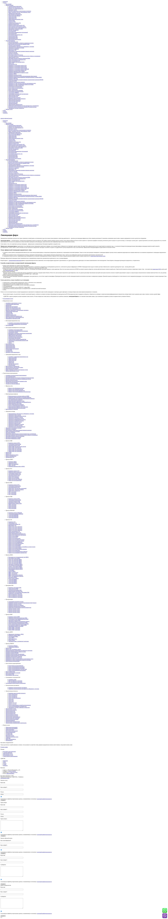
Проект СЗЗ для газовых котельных (16, 539)
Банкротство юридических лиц (15, 7)
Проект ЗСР (8, 453)
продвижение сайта (5, 778)
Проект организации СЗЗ (14, 60)
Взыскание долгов (12, 9)
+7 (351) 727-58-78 (11, 771)
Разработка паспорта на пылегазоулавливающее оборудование (22, 602)
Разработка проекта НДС (14, 484)
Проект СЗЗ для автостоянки (14, 548)
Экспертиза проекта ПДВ (14, 501)
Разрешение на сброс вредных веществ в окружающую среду (22, 83)
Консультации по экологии (12, 409)
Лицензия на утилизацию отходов (16, 418)
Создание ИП (9, 349)
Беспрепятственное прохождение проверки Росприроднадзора (22, 107)
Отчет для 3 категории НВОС (15, 561)
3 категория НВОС (12, 582)
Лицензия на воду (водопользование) (16, 426)
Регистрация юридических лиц (15, 34)
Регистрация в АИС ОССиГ (12, 675)
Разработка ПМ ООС (13, 78)
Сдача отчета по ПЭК (13, 588)
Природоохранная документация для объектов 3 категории (19, 650)
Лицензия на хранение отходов (15, 425)
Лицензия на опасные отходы (15, 422)
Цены (4, 110)
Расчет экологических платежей (15, 90)
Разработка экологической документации (15, 654)
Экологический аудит (13, 96)
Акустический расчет (13, 41)
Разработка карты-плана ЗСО (15, 472)
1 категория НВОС (12, 579)
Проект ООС (9, 648)
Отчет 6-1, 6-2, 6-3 (12, 702)
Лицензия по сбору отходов (14, 414)
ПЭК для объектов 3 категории (15, 597)
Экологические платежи (13, 95)
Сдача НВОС (11, 570)
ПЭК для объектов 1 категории (15, 594)
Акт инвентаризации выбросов (15, 399)
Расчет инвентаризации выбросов (16, 404)
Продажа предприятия (13, 30)
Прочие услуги (9, 109)
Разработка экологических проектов (16, 82)
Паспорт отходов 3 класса (14, 611)
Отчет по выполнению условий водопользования (19, 705)
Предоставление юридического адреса (17, 26)
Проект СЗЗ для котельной (14, 538)
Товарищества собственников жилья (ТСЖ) (18, 340)
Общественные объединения (14, 335)
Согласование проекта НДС (14, 486)
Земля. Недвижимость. (11, 739)
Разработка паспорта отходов (14, 75)
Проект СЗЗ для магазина (14, 550)
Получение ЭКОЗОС (10, 432)
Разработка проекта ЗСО (13, 470)
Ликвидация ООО (12, 18)
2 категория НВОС (12, 580)
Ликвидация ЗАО (12, 360)
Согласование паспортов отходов (15, 91)
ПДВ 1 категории (12, 504)
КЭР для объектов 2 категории (15, 682)
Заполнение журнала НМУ (14, 620)
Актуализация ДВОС (13, 636)
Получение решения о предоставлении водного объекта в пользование (24, 56)
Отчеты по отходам (12, 52)
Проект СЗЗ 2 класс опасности (15, 527)
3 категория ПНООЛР (13, 517)
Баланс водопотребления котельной (16, 666)
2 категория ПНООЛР (13, 516)
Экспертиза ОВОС (12, 462)
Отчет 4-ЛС (11, 699)
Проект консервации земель (12, 454)
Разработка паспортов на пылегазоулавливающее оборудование (22, 76)
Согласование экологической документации (18, 93)
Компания (5, 1)
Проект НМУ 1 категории (14, 627)
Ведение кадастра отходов (12, 380)
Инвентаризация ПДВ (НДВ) (15, 403)
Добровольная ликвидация (14, 13)
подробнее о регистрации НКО (15, 329)
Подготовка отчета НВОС (14, 558)
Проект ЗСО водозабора (13, 478)
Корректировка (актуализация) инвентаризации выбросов (21, 398)
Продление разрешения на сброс (13, 438)
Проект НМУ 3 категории (14, 629)
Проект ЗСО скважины (13, 476)
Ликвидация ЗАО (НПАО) (14, 15)
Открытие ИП (11, 20)
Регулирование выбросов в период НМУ (17, 625)
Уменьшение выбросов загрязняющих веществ (18, 621)
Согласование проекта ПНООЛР (15, 513)
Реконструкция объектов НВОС (15, 569)
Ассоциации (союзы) (13, 332)
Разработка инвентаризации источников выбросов (19, 397)
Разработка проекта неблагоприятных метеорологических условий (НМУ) (25, 77)
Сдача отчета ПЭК (12, 80)
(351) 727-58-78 (4, 116)
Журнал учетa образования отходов (16, 388)
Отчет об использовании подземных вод (17, 706)
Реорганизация (11, 365)
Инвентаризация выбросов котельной (16, 408)
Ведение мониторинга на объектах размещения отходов (20, 43)
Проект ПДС (11, 63)
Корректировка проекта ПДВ (15, 503)
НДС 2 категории (12, 493)
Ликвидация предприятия (11, 728)
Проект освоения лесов (11, 456)
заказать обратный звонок (6, 118)
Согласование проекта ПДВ (14, 500)
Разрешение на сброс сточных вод (16, 85)
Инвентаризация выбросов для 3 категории (18, 406)
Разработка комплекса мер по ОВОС (16, 71)
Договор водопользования (14, 45)
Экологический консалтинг (14, 99)
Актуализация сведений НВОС (15, 565)
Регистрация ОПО (10, 674)
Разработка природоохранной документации (16, 655)
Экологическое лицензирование (13, 717)
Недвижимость (9, 740)
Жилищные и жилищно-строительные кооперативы (20, 333)
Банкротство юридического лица (13, 307)
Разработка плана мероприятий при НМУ (17, 617)
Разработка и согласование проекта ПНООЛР (18, 69)
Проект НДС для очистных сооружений (17, 488)
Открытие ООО (12, 21)
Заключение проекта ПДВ (14, 502)
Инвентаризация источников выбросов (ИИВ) (18, 396)
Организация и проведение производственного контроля (21, 51)
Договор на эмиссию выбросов (13, 383)
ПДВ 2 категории (12, 505)
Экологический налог (11, 712)
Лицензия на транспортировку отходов (17, 416)
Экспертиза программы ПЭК (14, 590)
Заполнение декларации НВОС (15, 564)
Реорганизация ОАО (13, 37)
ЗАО (16, 270)
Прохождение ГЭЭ (12, 64)
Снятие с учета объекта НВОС (15, 566)
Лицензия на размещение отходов (16, 420)
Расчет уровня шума (12, 89)
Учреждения (11, 341)
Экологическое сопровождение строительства (16, 722)
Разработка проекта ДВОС (14, 635)
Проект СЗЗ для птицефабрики (15, 542)
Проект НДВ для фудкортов (14, 447)
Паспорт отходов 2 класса (14, 609)
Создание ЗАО (9, 733)
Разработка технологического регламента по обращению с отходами (23, 688)
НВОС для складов (12, 573)
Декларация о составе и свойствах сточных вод (19, 707)
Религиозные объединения (14, 338)
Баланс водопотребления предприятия (17, 670)
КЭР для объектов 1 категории (15, 680)
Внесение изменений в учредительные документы (19, 11)
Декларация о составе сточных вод (16, 108)
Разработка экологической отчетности (16, 98)
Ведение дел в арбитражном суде (15, 8)
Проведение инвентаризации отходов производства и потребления (23, 105)
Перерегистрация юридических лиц (16, 25)
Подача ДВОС (11, 640)
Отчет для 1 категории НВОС (15, 559)
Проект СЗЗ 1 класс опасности (15, 526)
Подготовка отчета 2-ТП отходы (15, 54)
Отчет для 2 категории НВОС (15, 560)
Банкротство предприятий (12, 306)
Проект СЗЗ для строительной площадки (17, 549)
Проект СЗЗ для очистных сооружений (17, 535)
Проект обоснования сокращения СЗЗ (16, 59)
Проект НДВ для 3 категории (15, 451)
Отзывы (5, 111)
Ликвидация (11, 362)
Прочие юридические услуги (12, 371)
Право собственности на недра (13, 431)
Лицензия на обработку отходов (15, 417)
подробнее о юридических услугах (13, 303)
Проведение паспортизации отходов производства (19, 607)
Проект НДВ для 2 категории (15, 450)
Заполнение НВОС (12, 577)
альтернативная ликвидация (15, 260)
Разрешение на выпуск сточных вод (14, 657)
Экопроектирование (10, 40)
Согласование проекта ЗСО (14, 473)
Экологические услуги (13, 57)
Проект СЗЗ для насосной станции (16, 540)
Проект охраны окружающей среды (16, 62)
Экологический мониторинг (12, 719)
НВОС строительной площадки (15, 574)
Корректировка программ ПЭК (15, 591)
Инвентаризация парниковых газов (16, 401)
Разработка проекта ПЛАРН (12, 652)
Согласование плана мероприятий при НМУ (18, 619)
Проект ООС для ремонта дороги (13, 649)
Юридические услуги (8, 753)
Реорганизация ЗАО (12, 35)
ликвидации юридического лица (98, 256)
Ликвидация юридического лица (15, 19)
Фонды (10, 342)
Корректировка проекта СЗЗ (14, 532)
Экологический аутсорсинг (14, 97)
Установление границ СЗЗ (14, 524)
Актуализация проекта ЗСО (14, 474)
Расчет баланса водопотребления (15, 88)
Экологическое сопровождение (15, 104)
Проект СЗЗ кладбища (13, 536)
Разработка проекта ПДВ (14, 498)
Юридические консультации (14, 39)
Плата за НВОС (11, 571)
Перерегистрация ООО (13, 24)
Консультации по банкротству (15, 14)
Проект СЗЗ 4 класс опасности (15, 530)
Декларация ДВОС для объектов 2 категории (18, 641)
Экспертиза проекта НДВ (14, 445)
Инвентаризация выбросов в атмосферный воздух (19, 402)
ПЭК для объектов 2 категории (15, 596)
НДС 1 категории (12, 492)
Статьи (4, 764)
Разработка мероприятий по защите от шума (18, 72)
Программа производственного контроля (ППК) (19, 58)
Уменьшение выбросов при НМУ (15, 626)
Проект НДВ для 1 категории (15, 449)
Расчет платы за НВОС (13, 578)
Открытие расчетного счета (14, 22)
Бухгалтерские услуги (8, 298)
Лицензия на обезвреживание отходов (17, 419)
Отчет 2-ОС (11, 700)
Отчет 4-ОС (11, 701)
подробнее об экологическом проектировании (16, 375)
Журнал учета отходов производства (16, 390)
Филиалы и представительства (13, 352)
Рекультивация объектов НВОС (15, 567)
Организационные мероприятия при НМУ (17, 622)
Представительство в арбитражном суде (17, 27)
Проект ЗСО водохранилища (14, 480)
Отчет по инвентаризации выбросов (16, 405)
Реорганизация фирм (10, 732)
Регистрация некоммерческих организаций (18, 32)
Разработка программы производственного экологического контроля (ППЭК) (25, 79)
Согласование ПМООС (13, 92)
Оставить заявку (4, 747)
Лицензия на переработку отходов (16, 424)
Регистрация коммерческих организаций (17, 324)
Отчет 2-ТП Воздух (12, 695)
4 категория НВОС (12, 583)
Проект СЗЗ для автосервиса (14, 544)
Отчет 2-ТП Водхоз (12, 696)
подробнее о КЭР (12, 679)
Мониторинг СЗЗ (12, 50)
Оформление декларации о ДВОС (16, 634)
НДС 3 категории (12, 494)
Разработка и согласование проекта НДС (17, 66)
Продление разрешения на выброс (13, 437)
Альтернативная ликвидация (14, 6)
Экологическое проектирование (10, 756)
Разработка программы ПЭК (14, 587)
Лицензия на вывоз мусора (14, 423)
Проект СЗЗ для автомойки (14, 545)
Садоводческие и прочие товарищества (17, 339)
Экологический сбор (13, 102)
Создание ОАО (9, 734)
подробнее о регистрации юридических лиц (18, 323)
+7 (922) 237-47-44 (13, 772)
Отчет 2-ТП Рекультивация (14, 698)
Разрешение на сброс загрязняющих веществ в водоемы (20, 84)
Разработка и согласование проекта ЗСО (17, 65)
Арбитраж (8, 738)
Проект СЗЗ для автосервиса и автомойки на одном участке (21, 546)
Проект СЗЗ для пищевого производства (17, 552)
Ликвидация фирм (10, 729)
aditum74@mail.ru (10, 773)
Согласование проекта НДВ (14, 444)
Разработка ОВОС (12, 73)
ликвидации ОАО (9, 270)
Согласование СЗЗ (12, 523)
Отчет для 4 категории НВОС (15, 563)
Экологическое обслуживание (12, 718)
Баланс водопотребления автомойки (16, 668)
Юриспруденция (9, 5)
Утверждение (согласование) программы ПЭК (18, 592)
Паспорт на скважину (13, 53)
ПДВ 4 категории (12, 508)
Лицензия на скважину (13, 49)
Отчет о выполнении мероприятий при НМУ (18, 623)
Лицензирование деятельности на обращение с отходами (21, 46)
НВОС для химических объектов (15, 576)
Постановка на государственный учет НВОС (18, 557)
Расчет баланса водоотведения (15, 86)
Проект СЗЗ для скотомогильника (16, 543)
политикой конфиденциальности (44, 798)
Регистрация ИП (12, 31)
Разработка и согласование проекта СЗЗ (17, 70)
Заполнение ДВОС (12, 639)
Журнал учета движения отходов (15, 389)
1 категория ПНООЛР (13, 515)
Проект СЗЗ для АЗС (13, 537)
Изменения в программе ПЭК (15, 593)
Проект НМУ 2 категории (14, 628)
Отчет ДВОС (11, 637)
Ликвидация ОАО (12, 17)
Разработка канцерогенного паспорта (16, 606)
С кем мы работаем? (7, 752)
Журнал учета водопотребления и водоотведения (19, 391)
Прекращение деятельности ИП (15, 28)
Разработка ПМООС (13, 645)
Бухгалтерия (8, 4)
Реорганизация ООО (13, 38)
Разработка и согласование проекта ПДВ (17, 67)
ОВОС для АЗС (11, 465)
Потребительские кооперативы (15, 336)
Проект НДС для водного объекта (16, 489)
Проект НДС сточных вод (14, 490)
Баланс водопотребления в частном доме (17, 669)
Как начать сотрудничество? (9, 751)
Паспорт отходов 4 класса (14, 612)
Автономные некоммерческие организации (18, 331)
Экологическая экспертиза (14, 101)
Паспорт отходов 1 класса (14, 608)
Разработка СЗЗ (11, 521)
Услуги (4, 2)
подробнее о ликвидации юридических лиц (18, 356)
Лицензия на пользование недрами (16, 47)
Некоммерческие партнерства (15, 334)
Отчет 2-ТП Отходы (12, 694)
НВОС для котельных (13, 572)
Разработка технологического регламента (17, 687)
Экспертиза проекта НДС (14, 487)
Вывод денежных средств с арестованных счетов (19, 12)
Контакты (5, 112)
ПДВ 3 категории (12, 507)
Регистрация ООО (12, 33)
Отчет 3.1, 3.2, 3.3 (12, 704)
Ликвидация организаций (11, 727)
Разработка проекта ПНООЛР (15, 512)
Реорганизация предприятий (12, 348)
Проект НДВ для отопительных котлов (17, 446)
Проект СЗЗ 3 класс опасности (15, 529)
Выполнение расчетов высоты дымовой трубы (18, 44)
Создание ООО (9, 351)
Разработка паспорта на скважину (16, 605)
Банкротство (8, 305)
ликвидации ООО (157, 269)
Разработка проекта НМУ (14, 616)
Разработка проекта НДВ (14, 443)
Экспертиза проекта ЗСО (14, 475)
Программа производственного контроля (15, 436)
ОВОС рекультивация (13, 464)
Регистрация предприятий (12, 730)
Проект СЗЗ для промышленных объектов (17, 551)
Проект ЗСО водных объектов (15, 479)
